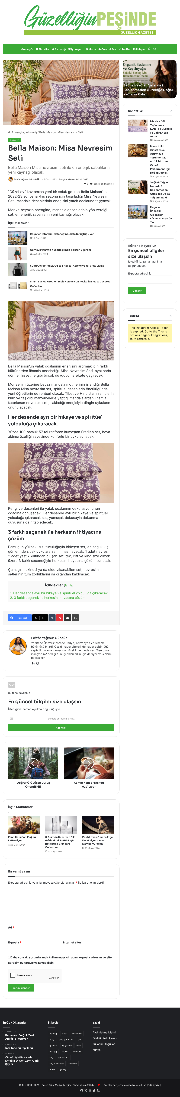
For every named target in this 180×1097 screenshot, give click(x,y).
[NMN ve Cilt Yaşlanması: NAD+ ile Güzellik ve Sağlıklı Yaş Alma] (137, 126)
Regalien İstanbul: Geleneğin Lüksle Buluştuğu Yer (62, 234)
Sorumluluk (108, 49)
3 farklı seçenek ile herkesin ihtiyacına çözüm (47, 598)
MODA (65, 1051)
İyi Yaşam (77, 49)
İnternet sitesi (72, 942)
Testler (126, 49)
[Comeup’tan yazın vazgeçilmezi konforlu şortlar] (17, 253)
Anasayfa (27, 49)
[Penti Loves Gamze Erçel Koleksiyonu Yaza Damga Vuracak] (98, 825)
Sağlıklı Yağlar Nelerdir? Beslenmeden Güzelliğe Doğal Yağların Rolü (160, 190)
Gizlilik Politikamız (105, 1038)
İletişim (141, 49)
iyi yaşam (67, 1045)
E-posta (14, 942)
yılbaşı (63, 1069)
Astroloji (60, 49)
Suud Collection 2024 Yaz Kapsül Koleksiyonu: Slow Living (67, 265)
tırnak (52, 1069)
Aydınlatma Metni (104, 1032)
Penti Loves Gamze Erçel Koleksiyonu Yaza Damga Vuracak (97, 840)
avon (64, 1033)
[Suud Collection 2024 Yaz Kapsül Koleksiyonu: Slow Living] (17, 269)
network (77, 1051)
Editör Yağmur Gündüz (25, 179)
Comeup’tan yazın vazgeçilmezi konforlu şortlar (60, 249)
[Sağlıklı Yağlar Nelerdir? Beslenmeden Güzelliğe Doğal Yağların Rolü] (137, 187)
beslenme (77, 1033)
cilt (79, 1039)
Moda (92, 49)
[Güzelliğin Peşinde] (90, 20)
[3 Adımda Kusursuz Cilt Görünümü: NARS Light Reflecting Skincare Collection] (61, 825)
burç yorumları (66, 1039)
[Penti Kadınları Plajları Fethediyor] (24, 825)
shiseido (73, 1063)
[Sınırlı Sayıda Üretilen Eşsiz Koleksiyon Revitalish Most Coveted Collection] (17, 285)
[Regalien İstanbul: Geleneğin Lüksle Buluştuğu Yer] (17, 238)
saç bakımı (63, 1057)
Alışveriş (31, 132)
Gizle (68, 585)
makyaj (53, 1051)
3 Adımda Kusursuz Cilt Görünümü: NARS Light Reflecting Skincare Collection (60, 842)
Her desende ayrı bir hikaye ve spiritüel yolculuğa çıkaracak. (59, 593)
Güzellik (43, 49)
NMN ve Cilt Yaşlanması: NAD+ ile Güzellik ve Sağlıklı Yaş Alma (161, 129)
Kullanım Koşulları (104, 1044)
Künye (97, 1050)
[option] (150, 79)
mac (78, 1045)
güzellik (53, 1045)
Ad (11, 927)
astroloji (53, 1033)
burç (52, 1039)
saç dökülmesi (57, 1063)
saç (51, 1057)
